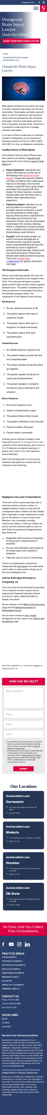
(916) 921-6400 (14, 813)
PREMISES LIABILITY (11, 989)
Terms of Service (25, 1072)
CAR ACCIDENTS (9, 957)
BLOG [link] (4, 1018)
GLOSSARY (6, 1027)
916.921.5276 (11, 1007)
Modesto (12, 832)
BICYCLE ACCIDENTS (11, 969)
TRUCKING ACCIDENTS (12, 961)
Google (33, 615)
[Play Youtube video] (23, 481)
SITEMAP (6, 1023)
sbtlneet (36, 666)
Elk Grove (13, 893)
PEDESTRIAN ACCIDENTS (13, 973)
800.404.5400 (15, 1003)
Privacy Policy (8, 1072)
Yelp (7, 618)
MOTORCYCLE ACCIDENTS (13, 965)
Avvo (27, 615)
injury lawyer (22, 566)
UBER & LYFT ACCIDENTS (13, 985)
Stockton (12, 863)
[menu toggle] (35, 8)
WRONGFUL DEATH (10, 977)
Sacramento (15, 802)
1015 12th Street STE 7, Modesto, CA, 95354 (25, 838)
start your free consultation (21, 41)
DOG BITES (7, 981)
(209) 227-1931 (14, 841)
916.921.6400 (13, 1000)
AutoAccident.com (17, 796)
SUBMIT (23, 769)
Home (5, 54)
